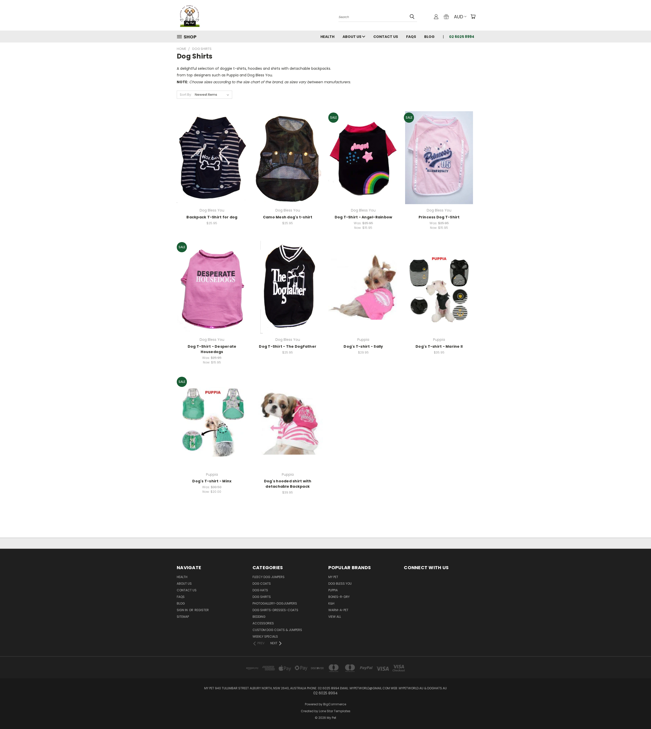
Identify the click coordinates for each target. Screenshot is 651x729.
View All (334, 616)
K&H (331, 603)
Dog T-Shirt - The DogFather (287, 346)
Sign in (182, 610)
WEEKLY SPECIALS (265, 636)
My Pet (333, 577)
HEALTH (327, 36)
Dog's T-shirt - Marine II (439, 346)
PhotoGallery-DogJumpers (275, 603)
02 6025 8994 (461, 36)
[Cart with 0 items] (473, 16)
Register (202, 610)
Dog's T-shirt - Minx (211, 481)
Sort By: (186, 94)
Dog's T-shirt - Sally (363, 346)
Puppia (333, 590)
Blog (429, 36)
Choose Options (212, 166)
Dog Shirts (262, 597)
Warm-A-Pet (338, 610)
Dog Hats (260, 590)
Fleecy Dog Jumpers (269, 577)
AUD (458, 16)
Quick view (212, 147)
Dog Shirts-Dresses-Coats (275, 610)
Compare (210, 157)
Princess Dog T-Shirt (439, 217)
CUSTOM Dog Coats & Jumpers (277, 630)
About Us (352, 36)
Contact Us (385, 36)
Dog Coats (262, 583)
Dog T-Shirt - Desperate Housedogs (212, 349)
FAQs (411, 36)
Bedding (259, 616)
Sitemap (183, 616)
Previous (637, 713)
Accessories (263, 623)
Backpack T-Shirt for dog (211, 217)
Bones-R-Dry (339, 597)
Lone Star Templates (334, 711)
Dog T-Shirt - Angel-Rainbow (363, 217)
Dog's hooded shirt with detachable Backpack (288, 484)
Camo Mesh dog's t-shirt (288, 217)
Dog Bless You (340, 583)
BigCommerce (334, 704)
